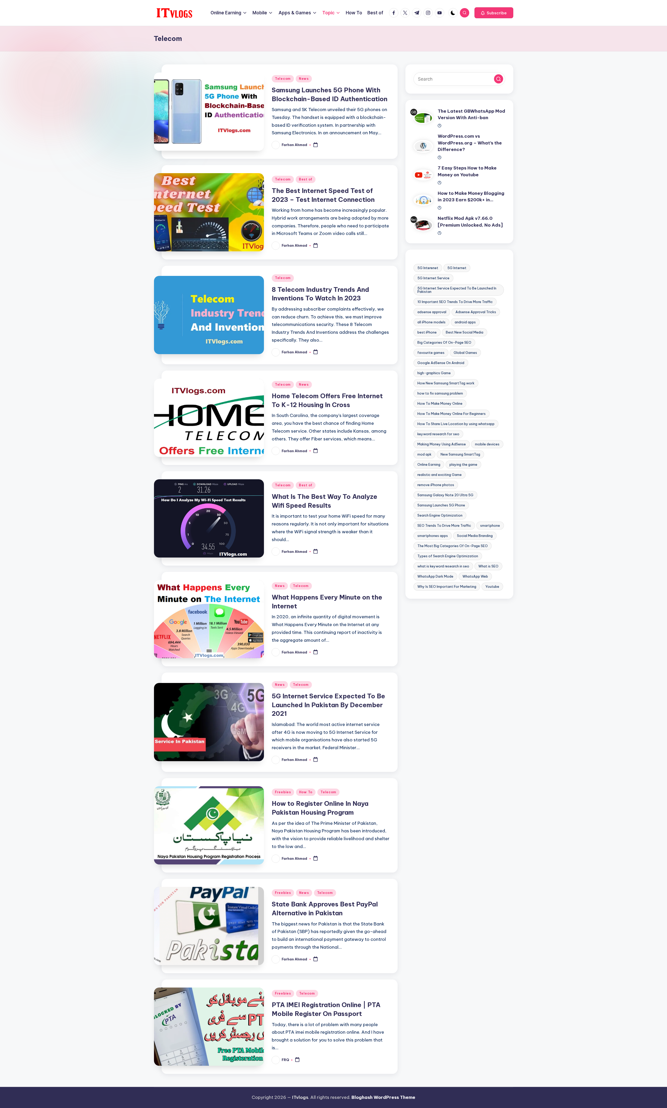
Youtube (492, 586)
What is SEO (488, 566)
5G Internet (456, 268)
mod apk (424, 454)
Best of (305, 179)
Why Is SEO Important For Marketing (446, 586)
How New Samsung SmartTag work (445, 383)
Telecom (283, 79)
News (304, 79)
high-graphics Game (434, 373)
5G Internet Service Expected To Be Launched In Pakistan (456, 290)
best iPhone (427, 332)
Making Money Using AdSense (441, 444)
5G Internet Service (433, 278)
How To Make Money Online (439, 403)
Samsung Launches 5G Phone (441, 505)
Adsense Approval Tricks (475, 312)
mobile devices (487, 444)
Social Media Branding (475, 536)
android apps (465, 322)
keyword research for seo (438, 434)
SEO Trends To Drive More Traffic (444, 525)
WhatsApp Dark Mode (435, 576)
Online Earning (428, 464)
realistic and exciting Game (439, 475)
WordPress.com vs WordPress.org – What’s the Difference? (470, 143)
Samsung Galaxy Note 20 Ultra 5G (445, 495)
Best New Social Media (464, 332)
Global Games (465, 352)
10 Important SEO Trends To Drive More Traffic (455, 302)
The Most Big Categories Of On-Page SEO (452, 546)
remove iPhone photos (435, 485)
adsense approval (431, 312)
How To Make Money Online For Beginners (451, 413)
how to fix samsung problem (440, 393)
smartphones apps (432, 536)
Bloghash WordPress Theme (383, 1097)
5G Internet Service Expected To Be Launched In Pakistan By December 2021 (328, 704)
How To (305, 792)
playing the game (463, 464)
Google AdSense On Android (440, 363)
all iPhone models (431, 322)
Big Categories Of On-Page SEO (444, 342)
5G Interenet (427, 268)
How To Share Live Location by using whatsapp (456, 424)
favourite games (430, 352)
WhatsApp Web (475, 576)
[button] (493, 12)
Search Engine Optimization (439, 515)
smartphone (490, 525)
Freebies (283, 792)
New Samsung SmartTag (460, 454)
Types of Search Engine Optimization (447, 556)
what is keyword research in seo (443, 566)
